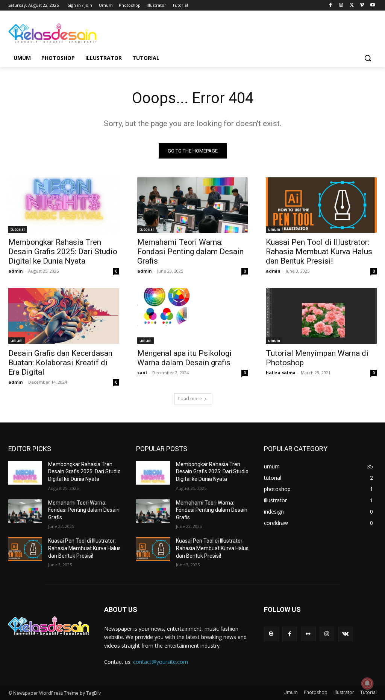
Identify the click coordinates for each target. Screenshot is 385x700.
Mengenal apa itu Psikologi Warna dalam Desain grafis (184, 358)
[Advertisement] (185, 32)
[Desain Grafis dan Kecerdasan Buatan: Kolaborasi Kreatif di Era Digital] (63, 315)
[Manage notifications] (367, 683)
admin (15, 271)
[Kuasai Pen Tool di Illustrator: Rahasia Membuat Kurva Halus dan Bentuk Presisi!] (321, 205)
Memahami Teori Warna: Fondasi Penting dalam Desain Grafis (190, 251)
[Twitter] (351, 5)
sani (142, 372)
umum (274, 229)
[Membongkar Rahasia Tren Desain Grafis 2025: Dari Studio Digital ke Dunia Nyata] (63, 205)
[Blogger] (271, 634)
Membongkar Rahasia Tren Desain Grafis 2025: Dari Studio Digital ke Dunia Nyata (62, 251)
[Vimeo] (362, 5)
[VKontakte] (345, 634)
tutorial (18, 229)
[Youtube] (372, 5)
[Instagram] (341, 5)
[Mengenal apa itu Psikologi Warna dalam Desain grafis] (192, 315)
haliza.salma (281, 372)
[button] (368, 58)
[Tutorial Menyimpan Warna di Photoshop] (321, 315)
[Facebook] (330, 5)
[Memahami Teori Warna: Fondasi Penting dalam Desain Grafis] (192, 205)
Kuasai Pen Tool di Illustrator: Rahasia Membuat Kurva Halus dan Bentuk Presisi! (319, 251)
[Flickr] (308, 634)
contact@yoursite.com (160, 661)
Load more (190, 398)
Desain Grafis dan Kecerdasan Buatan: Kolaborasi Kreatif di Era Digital (60, 363)
